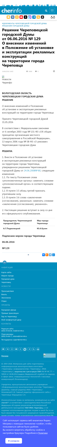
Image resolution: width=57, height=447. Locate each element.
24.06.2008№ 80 (32, 170)
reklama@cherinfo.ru (20, 336)
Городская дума (7, 279)
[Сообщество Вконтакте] (7, 349)
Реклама (4, 356)
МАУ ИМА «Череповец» (34, 408)
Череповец (6, 282)
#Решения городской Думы (15, 26)
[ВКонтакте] (43, 254)
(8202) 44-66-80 (6, 331)
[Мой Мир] (53, 254)
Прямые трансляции (10, 313)
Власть (4, 294)
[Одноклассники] (47, 254)
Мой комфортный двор (11, 319)
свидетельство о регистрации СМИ (27, 371)
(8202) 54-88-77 (6, 336)
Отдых (4, 301)
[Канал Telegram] (29, 349)
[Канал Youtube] (21, 17)
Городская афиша (8, 310)
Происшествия (7, 291)
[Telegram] (50, 254)
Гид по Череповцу (9, 316)
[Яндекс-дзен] (38, 349)
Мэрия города (7, 275)
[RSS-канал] (33, 349)
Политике (43, 432)
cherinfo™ (5, 403)
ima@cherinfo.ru (18, 331)
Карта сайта (6, 272)
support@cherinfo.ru (20, 340)
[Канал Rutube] (25, 17)
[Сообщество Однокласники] (17, 17)
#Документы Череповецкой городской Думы (24, 23)
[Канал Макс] (29, 17)
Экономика (6, 297)
